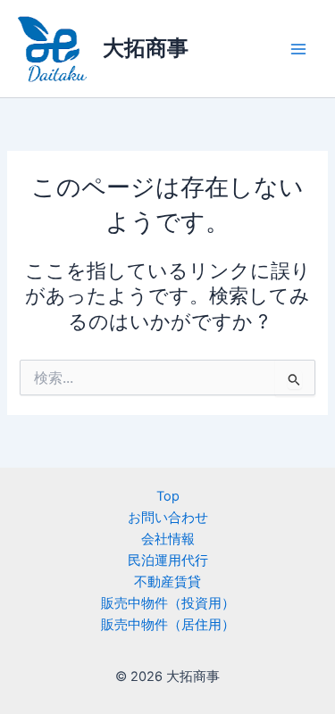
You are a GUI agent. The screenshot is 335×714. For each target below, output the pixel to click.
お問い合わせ (168, 518)
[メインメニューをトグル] (298, 49)
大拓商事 (145, 48)
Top (168, 496)
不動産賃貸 (167, 582)
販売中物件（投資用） (168, 603)
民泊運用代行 (168, 560)
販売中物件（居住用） (168, 625)
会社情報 (168, 539)
